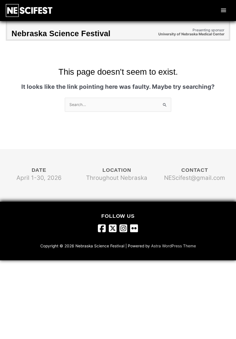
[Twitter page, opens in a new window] (114, 229)
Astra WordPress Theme (173, 246)
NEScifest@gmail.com (194, 177)
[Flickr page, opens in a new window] (134, 229)
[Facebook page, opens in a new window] (103, 229)
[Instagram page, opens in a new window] (124, 229)
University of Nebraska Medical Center (191, 34)
